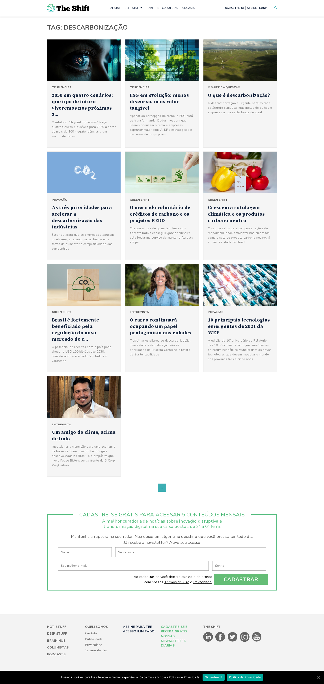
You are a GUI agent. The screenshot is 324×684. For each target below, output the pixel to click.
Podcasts (56, 654)
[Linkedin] (208, 641)
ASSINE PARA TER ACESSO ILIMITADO (139, 629)
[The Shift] (68, 8)
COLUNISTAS (170, 8)
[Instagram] (245, 641)
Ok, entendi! (213, 677)
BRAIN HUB (152, 8)
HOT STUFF (115, 8)
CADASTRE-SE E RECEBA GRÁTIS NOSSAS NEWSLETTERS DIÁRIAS (174, 636)
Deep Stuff (57, 634)
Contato (91, 633)
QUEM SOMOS (96, 627)
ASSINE (252, 8)
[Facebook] (220, 641)
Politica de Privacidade (245, 677)
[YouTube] (257, 641)
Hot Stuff (56, 627)
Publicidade (94, 639)
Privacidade (202, 582)
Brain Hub (56, 641)
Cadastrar (241, 579)
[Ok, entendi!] (318, 677)
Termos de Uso (176, 582)
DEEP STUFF (132, 8)
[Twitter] (233, 641)
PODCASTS (188, 8)
